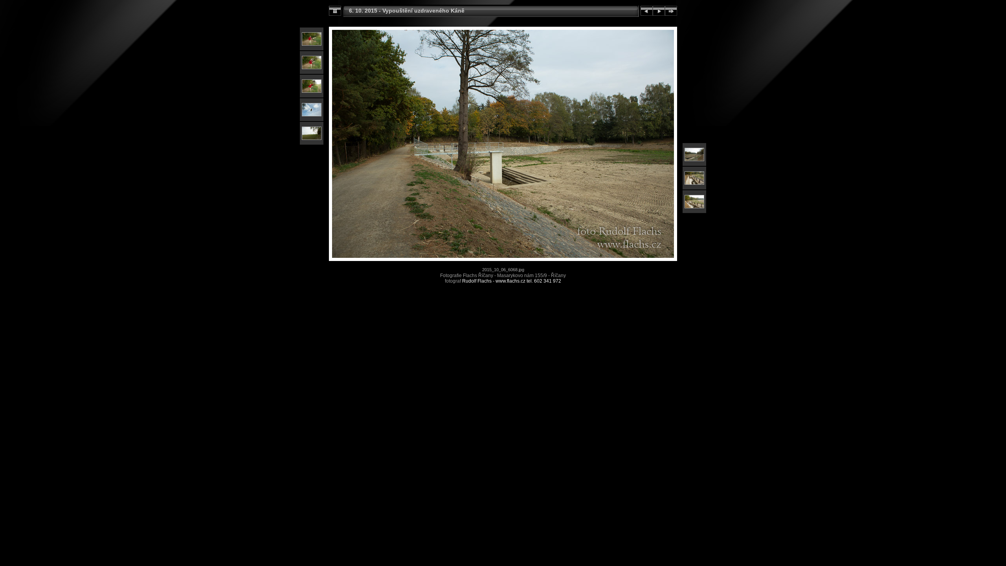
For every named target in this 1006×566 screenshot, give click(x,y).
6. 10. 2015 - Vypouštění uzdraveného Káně (406, 10)
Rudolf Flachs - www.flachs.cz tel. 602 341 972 (511, 281)
